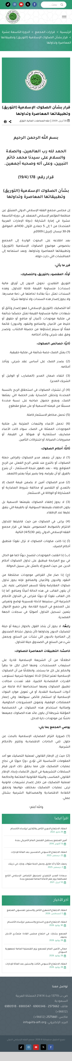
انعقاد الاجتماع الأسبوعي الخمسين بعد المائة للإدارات (39, 852)
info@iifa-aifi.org (34, 1022)
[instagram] (28, 1047)
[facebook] (51, 1047)
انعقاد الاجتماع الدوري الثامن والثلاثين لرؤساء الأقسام (39, 829)
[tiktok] (21, 1047)
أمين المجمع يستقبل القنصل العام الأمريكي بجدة (41, 840)
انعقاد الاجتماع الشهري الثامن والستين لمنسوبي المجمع (37, 910)
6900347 (25, 1006)
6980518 (11, 1006)
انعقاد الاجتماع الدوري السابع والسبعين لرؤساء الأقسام (37, 922)
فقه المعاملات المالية (38, 121)
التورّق (22, 121)
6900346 (39, 1006)
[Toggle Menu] (64, 16)
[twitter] (43, 1047)
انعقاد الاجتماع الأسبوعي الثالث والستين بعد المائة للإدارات (36, 964)
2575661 (52, 1017)
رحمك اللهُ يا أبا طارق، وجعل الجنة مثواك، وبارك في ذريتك (37, 864)
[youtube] (36, 1047)
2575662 (53, 1006)
